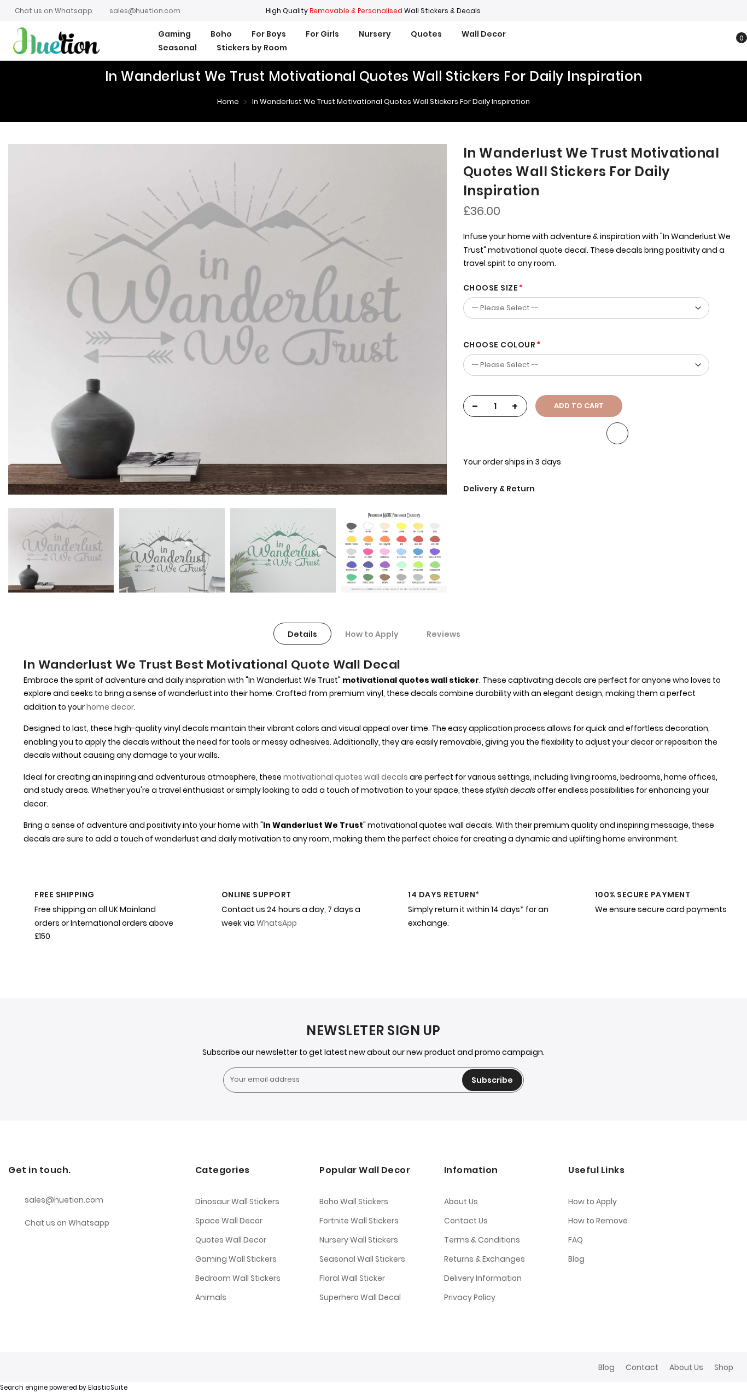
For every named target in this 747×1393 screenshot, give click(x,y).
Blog (576, 1258)
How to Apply (372, 634)
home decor (110, 706)
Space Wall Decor (228, 1220)
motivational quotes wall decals (345, 776)
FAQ (575, 1239)
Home (228, 101)
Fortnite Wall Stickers (359, 1220)
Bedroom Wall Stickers (238, 1278)
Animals (210, 1297)
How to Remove (598, 1220)
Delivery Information (483, 1278)
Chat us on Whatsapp (53, 10)
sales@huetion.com (144, 10)
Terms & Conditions (482, 1239)
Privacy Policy (469, 1297)
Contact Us (466, 1220)
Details (302, 634)
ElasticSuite (107, 1387)
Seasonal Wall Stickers (362, 1258)
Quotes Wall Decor (230, 1239)
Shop (723, 1367)
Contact (642, 1367)
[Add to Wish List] (617, 433)
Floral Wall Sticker (352, 1278)
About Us (461, 1201)
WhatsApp (276, 923)
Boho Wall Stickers (353, 1201)
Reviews (443, 634)
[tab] (302, 634)
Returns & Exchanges (484, 1258)
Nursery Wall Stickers (358, 1239)
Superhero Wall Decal (360, 1297)
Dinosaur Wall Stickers (237, 1201)
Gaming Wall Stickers (236, 1258)
